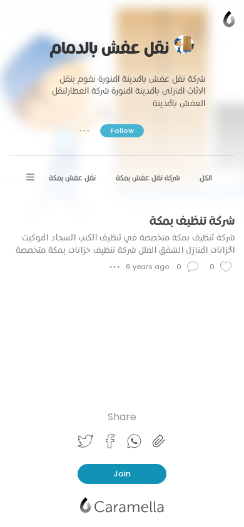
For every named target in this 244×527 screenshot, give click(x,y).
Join (122, 473)
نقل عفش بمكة (72, 177)
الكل (206, 177)
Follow (122, 130)
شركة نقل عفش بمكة (148, 177)
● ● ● (84, 130)
